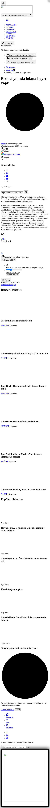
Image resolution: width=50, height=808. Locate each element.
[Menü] (3, 3)
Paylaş (7, 280)
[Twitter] (7, 735)
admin (3, 144)
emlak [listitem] (8, 285)
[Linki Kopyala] (26, 192)
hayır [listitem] (13, 285)
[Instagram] (7, 738)
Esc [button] (28, 747)
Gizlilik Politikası (7, 710)
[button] (14, 70)
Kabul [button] (18, 710)
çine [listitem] (3, 285)
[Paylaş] (7, 182)
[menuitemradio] (21, 55)
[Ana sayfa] (7, 21)
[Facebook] (7, 732)
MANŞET (5, 325)
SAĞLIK (4, 358)
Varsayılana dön (12, 275)
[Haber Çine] (17, 12)
